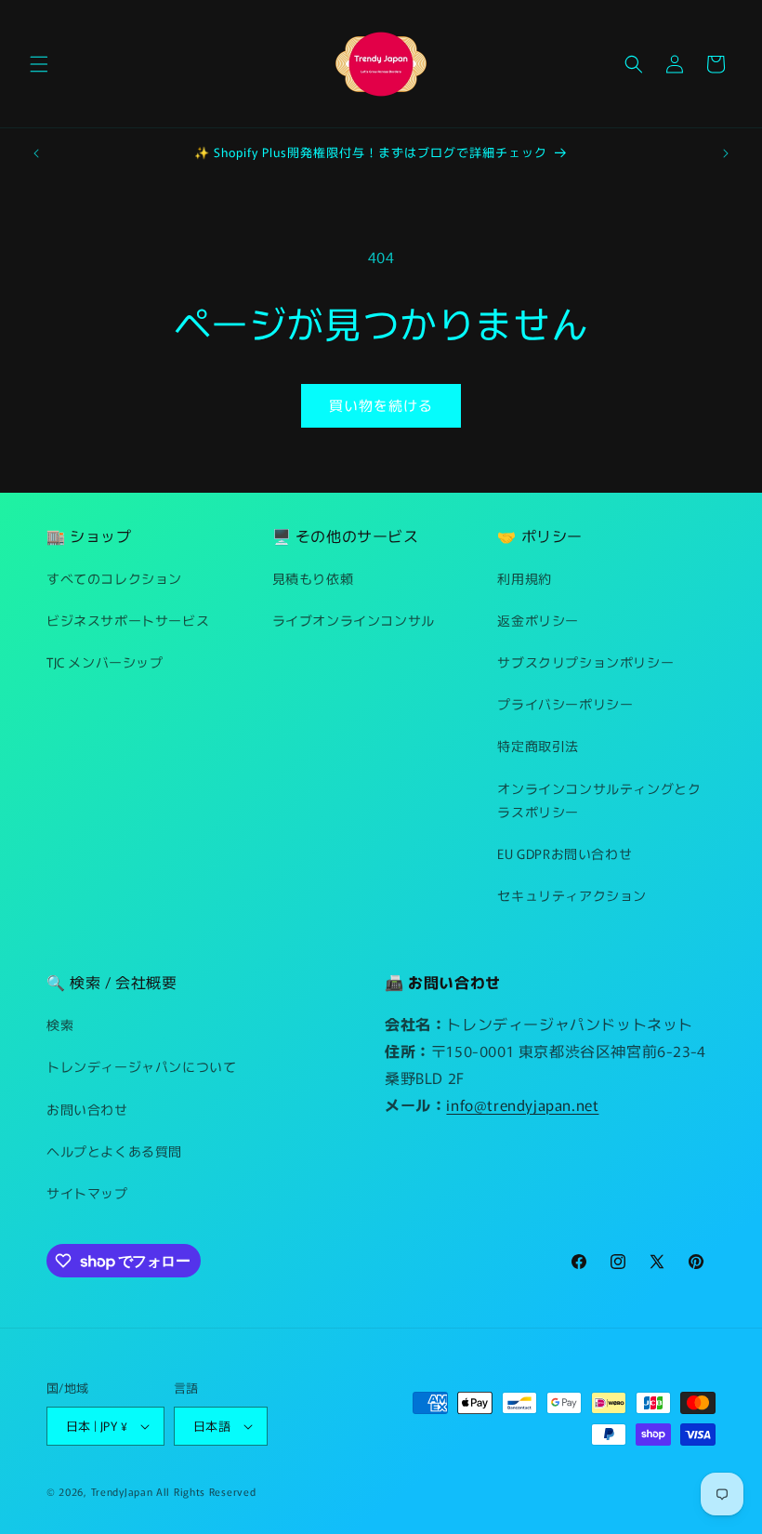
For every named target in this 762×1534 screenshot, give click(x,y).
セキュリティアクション (572, 895)
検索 (59, 1024)
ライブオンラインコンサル (353, 620)
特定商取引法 (538, 745)
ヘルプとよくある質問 (114, 1151)
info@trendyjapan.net (522, 1104)
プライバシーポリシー (565, 703)
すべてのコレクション (114, 578)
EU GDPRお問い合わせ (564, 853)
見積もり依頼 (313, 578)
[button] (39, 64)
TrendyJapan (122, 1491)
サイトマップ (87, 1193)
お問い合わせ (87, 1109)
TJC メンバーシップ (105, 662)
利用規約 (524, 578)
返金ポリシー (538, 620)
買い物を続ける (381, 405)
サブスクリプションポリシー (585, 662)
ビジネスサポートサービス (127, 620)
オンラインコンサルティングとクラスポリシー (599, 800)
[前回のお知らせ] (36, 153)
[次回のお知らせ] (725, 153)
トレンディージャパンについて (141, 1066)
